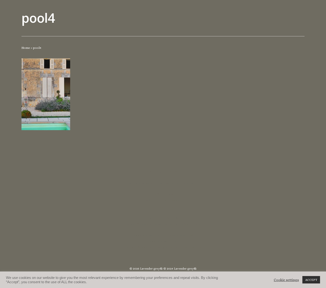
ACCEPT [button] (311, 280)
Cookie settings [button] (286, 280)
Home (25, 48)
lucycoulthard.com (163, 241)
